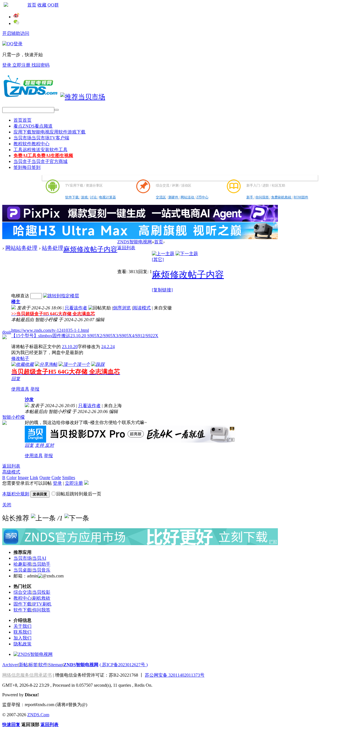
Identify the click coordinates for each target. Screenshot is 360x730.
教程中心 (23, 598)
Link (34, 477)
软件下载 (72, 197)
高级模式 (11, 472)
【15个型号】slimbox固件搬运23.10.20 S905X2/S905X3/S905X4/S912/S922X (84, 335)
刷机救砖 (41, 598)
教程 (32, 143)
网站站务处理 (21, 248)
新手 (250, 197)
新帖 (23, 664)
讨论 (94, 197)
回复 (15, 378)
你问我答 (262, 197)
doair (6, 332)
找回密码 (41, 65)
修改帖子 (20, 358)
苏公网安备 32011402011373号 (174, 675)
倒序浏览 (122, 307)
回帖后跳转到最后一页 (78, 493)
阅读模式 (142, 307)
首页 (31, 5)
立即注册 (22, 65)
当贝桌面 (23, 570)
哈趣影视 (23, 564)
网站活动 (188, 197)
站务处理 (52, 248)
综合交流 (23, 592)
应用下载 (50, 132)
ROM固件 (301, 197)
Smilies (68, 477)
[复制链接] (162, 289)
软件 (43, 664)
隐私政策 (23, 643)
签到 (27, 167)
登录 (7, 65)
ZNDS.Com (38, 714)
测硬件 (173, 197)
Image (23, 477)
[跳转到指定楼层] (61, 295)
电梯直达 (20, 295)
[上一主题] (163, 253)
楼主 (15, 301)
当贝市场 (41, 137)
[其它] (158, 259)
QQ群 (53, 5)
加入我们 (23, 638)
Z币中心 (202, 197)
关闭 (6, 504)
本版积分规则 (15, 493)
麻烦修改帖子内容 (90, 249)
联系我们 (23, 632)
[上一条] (43, 518)
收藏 (41, 5)
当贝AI (39, 558)
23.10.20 (70, 346)
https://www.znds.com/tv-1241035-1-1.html (50, 330)
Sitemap (55, 664)
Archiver (10, 664)
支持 (40, 445)
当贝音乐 (41, 570)
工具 (41, 149)
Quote (44, 477)
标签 (33, 664)
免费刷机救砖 (281, 197)
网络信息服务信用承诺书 (27, 675)
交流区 (161, 197)
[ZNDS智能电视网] (30, 97)
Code (56, 477)
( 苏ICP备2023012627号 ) (124, 664)
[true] (56, 110)
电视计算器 (107, 197)
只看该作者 (76, 307)
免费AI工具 (43, 155)
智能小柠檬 (13, 417)
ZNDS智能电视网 (134, 241)
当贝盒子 (41, 161)
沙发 (29, 399)
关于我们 (23, 626)
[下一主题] (187, 253)
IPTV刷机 (41, 604)
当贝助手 (41, 564)
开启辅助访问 (15, 33)
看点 (33, 126)
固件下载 (23, 604)
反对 (49, 445)
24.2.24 (108, 346)
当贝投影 (41, 592)
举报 (34, 389)
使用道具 (20, 389)
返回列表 (126, 247)
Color (11, 477)
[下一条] (76, 518)
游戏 (85, 197)
